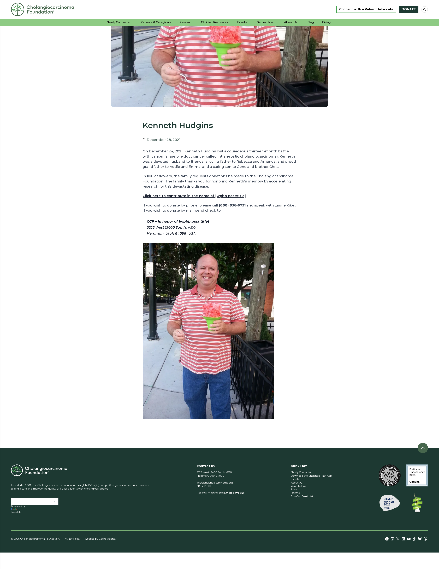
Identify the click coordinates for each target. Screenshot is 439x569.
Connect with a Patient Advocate (366, 9)
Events (295, 479)
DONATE (409, 9)
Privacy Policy (72, 538)
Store (294, 489)
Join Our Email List (302, 496)
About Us (296, 482)
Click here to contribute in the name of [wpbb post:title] (194, 196)
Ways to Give (299, 486)
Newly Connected (301, 472)
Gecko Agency (107, 538)
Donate (295, 493)
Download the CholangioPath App (311, 475)
